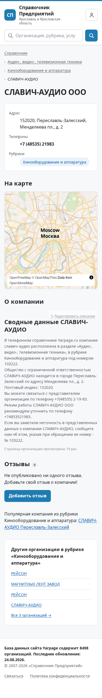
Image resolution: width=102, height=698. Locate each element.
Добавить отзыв (28, 496)
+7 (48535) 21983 (37, 144)
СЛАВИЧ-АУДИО (26, 604)
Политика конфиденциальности (60, 675)
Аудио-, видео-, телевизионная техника (45, 61)
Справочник (15, 53)
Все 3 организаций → (31, 615)
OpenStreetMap (21, 282)
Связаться (13, 675)
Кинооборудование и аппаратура (39, 70)
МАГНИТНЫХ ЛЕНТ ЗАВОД (35, 584)
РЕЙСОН (19, 573)
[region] (51, 240)
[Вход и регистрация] (92, 15)
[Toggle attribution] (91, 277)
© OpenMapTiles (44, 277)
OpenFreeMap (20, 277)
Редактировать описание (73, 316)
